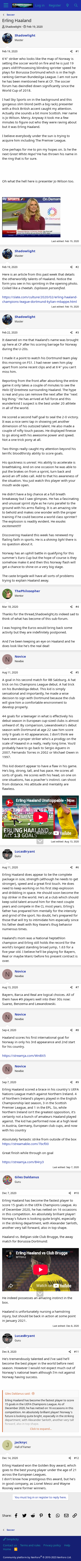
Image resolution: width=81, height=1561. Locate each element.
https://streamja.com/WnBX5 (24, 1055)
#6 (77, 867)
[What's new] (67, 5)
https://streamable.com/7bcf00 (25, 1144)
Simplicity (12, 1539)
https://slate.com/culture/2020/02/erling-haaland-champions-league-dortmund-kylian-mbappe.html (39, 299)
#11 (76, 1352)
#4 (77, 607)
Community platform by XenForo (37, 1557)
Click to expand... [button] (41, 1429)
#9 (77, 1082)
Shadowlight (13, 27)
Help (67, 1545)
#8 (77, 1030)
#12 (76, 1458)
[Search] (76, 5)
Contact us (10, 1545)
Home (7, 1549)
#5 (77, 672)
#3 (77, 332)
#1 (77, 51)
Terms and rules (30, 1545)
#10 (76, 1193)
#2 (77, 267)
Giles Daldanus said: (17, 1393)
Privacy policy (52, 1545)
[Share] (71, 51)
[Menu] (6, 5)
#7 (77, 987)
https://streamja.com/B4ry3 (23, 1162)
